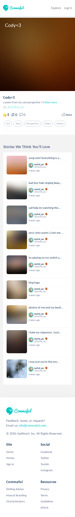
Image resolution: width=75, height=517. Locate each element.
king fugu (34, 282)
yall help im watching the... (45, 208)
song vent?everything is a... (45, 158)
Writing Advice (15, 489)
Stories (10, 458)
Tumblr (45, 464)
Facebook (46, 452)
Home (9, 452)
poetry (60, 123)
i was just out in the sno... (44, 361)
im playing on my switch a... (45, 257)
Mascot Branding (16, 495)
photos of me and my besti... (46, 307)
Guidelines (47, 501)
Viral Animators (15, 501)
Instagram (47, 470)
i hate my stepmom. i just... (45, 332)
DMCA (44, 507)
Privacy (45, 489)
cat (8, 123)
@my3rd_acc (15, 107)
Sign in (10, 464)
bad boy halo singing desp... (45, 183)
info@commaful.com (32, 425)
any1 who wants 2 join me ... (46, 232)
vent (18, 123)
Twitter (45, 458)
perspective (32, 123)
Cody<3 (9, 97)
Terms (44, 495)
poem (48, 123)
